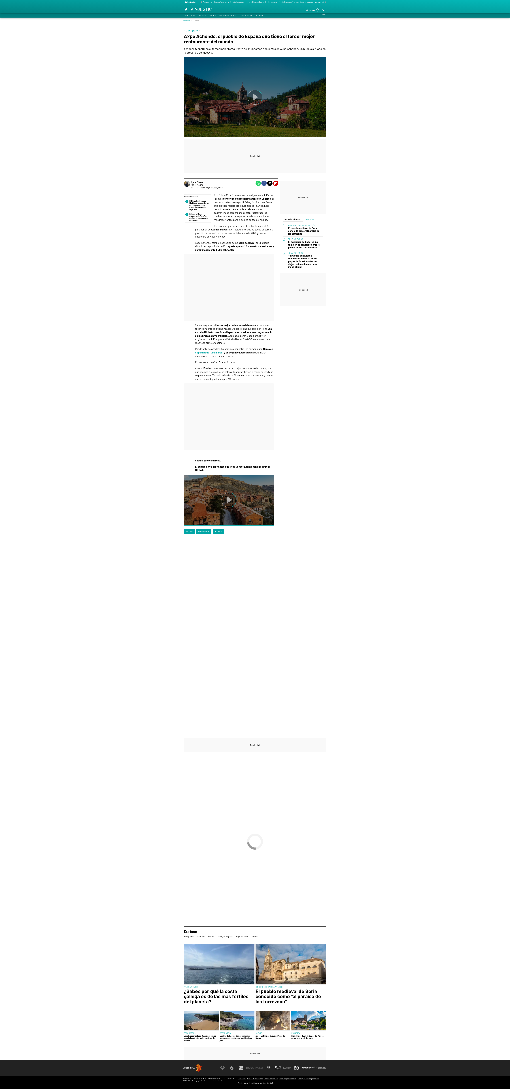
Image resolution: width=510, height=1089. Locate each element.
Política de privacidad (255, 1079)
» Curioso (195, 20)
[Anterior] (200, 2)
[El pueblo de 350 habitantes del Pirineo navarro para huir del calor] (308, 1021)
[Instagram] (192, 184)
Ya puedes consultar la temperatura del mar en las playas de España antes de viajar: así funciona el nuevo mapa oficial (303, 261)
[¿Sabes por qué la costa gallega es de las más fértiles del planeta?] (219, 964)
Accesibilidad (268, 1083)
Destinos (202, 15)
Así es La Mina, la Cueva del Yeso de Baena (270, 1037)
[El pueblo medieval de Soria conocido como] (291, 964)
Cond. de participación (287, 1079)
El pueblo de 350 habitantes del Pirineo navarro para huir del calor (307, 1037)
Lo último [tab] (310, 219)
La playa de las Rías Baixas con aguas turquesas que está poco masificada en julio (236, 1038)
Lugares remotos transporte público (313, 2)
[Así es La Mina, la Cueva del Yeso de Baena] (273, 1021)
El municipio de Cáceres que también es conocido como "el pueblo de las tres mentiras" (304, 245)
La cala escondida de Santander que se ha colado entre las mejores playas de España (200, 1038)
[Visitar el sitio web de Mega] (260, 1068)
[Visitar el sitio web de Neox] (241, 1068)
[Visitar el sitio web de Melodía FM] (296, 1068)
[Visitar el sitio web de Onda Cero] (278, 1068)
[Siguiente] (325, 2)
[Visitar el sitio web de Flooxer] (322, 1068)
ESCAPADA (295, 1033)
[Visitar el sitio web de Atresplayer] (309, 1068)
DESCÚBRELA (190, 1033)
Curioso (259, 15)
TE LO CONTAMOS (295, 239)
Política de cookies (271, 1079)
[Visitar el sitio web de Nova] (250, 1068)
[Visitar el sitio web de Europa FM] (287, 1068)
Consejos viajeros (227, 15)
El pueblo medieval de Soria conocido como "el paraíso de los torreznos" (303, 231)
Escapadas (190, 15)
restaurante (203, 531)
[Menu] (323, 15)
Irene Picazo (197, 182)
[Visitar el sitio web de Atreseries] (269, 1068)
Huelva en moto (271, 2)
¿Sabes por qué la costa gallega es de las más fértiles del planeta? (216, 996)
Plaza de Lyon (208, 2)
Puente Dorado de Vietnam (289, 2)
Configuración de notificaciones (250, 1083)
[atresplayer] (312, 10)
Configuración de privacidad (308, 1079)
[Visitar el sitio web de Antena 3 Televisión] (222, 1068)
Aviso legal (242, 1079)
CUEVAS (259, 1033)
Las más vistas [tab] (291, 219)
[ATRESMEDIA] (192, 1068)
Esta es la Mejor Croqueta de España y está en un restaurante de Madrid (198, 217)
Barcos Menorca (220, 2)
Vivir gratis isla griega (236, 2)
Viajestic (186, 20)
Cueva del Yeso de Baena (254, 2)
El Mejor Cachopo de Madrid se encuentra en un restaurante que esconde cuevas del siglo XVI (199, 205)
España (218, 531)
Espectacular (245, 15)
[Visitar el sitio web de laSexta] (232, 1068)
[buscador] (323, 10)
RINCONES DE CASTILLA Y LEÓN (301, 225)
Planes (212, 15)
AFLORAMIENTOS (191, 987)
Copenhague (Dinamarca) (209, 352)
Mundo (189, 531)
